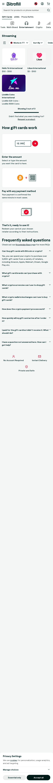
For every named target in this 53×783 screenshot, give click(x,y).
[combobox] (24, 10)
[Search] (48, 10)
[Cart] (48, 3)
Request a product (26, 119)
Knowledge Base (23, 244)
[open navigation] (3, 3)
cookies (13, 760)
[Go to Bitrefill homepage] (13, 4)
